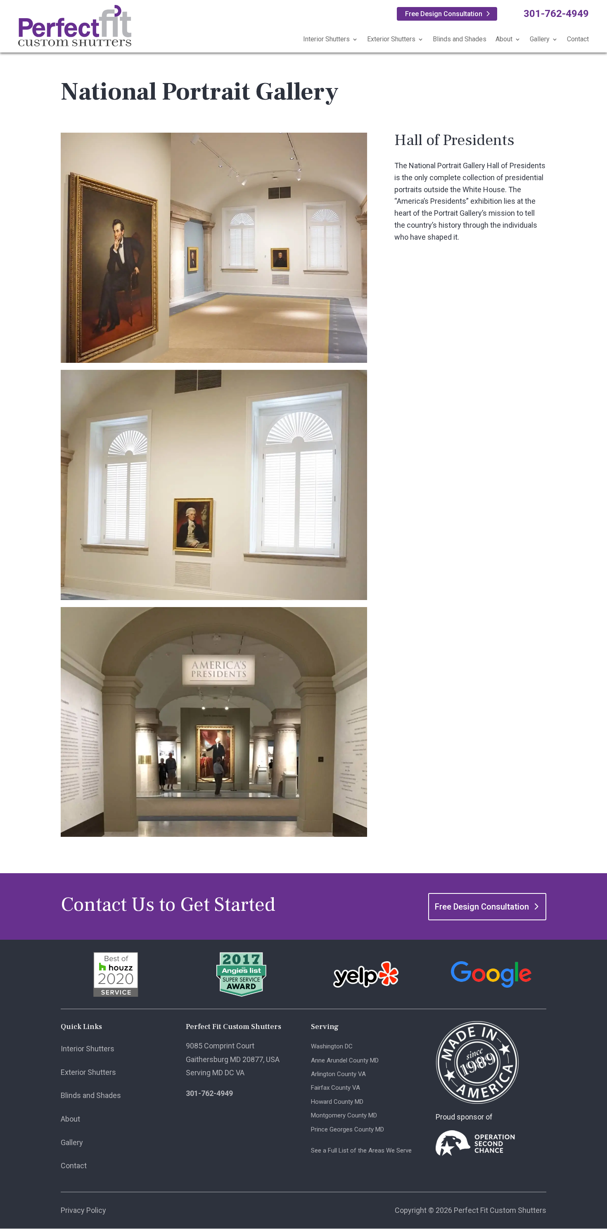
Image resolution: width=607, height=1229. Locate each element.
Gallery (540, 39)
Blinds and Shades (459, 39)
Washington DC (332, 1046)
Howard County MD (337, 1101)
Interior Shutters (326, 39)
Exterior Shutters (391, 39)
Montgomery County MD (344, 1115)
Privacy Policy (83, 1210)
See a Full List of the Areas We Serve (361, 1150)
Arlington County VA (338, 1074)
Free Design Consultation (443, 14)
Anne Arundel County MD (345, 1060)
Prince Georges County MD (347, 1129)
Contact (578, 39)
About (504, 39)
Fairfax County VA (335, 1087)
